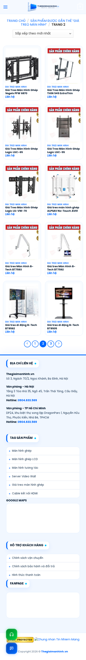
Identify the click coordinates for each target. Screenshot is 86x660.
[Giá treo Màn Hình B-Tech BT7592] (64, 244)
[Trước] (27, 344)
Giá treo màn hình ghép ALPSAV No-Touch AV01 (63, 209)
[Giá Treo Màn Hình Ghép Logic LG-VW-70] (22, 185)
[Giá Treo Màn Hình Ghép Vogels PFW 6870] (22, 68)
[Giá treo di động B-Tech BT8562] (22, 303)
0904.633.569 (27, 400)
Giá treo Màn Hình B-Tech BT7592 (61, 268)
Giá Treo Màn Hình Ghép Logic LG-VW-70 (21, 209)
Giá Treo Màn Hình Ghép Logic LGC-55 (63, 151)
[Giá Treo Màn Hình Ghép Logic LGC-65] (22, 127)
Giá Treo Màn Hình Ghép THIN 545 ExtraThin (63, 92)
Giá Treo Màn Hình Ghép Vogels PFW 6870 (21, 92)
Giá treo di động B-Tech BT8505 (63, 327)
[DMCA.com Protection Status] (20, 639)
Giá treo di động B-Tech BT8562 (21, 327)
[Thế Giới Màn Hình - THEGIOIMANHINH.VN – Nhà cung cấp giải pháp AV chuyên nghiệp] (43, 7)
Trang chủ (16, 21)
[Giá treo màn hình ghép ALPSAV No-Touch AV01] (64, 185)
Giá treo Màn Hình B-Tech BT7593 (19, 268)
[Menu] (5, 7)
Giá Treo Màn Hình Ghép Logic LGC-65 (21, 151)
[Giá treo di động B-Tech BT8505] (64, 303)
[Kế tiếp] (58, 344)
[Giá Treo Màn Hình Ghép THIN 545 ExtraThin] (64, 68)
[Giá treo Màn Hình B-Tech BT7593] (22, 244)
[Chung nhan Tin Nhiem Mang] (56, 639)
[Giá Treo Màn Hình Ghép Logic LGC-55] (64, 127)
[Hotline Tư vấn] (11, 634)
